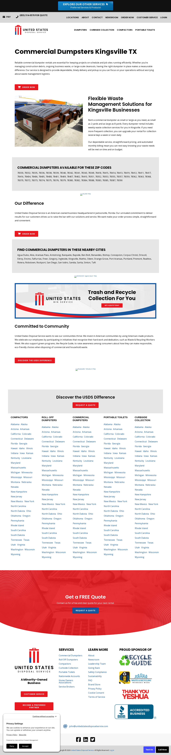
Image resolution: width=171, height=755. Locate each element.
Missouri (27, 477)
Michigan (15, 472)
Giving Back (94, 668)
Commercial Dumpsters (70, 655)
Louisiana (26, 458)
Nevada (14, 486)
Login (163, 17)
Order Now (127, 17)
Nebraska (26, 482)
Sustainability (95, 676)
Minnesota (27, 472)
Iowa (22, 453)
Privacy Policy (95, 689)
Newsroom (111, 17)
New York (29, 501)
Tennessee (16, 539)
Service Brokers (67, 687)
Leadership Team (97, 664)
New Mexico (17, 501)
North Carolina (18, 506)
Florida (14, 443)
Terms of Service (96, 697)
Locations (72, 17)
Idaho (22, 448)
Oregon (26, 515)
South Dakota (18, 535)
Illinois (29, 448)
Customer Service (147, 17)
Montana (15, 482)
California (16, 433)
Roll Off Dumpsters (68, 660)
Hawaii (14, 448)
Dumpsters (80, 29)
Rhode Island (17, 525)
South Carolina (18, 530)
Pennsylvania (17, 520)
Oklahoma (16, 515)
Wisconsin (30, 549)
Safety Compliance (97, 672)
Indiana (14, 453)
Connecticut (17, 438)
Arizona (15, 429)
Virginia (21, 544)
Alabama (15, 424)
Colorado (26, 433)
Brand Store (94, 684)
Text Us (149, 749)
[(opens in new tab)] (85, 193)
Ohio (28, 510)
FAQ (90, 680)
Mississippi (16, 477)
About (85, 17)
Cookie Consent (96, 693)
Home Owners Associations (66, 681)
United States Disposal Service (82, 750)
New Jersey (16, 496)
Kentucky (15, 458)
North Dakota (18, 510)
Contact (97, 17)
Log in (112, 750)
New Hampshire (19, 491)
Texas (26, 539)
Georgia (23, 443)
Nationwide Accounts (69, 676)
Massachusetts (18, 467)
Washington (17, 549)
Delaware (29, 438)
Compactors (125, 29)
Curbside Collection (102, 29)
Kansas (29, 453)
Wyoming (15, 554)
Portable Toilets (145, 29)
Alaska (24, 424)
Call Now (162, 749)
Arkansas (24, 429)
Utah (13, 544)
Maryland (15, 462)
